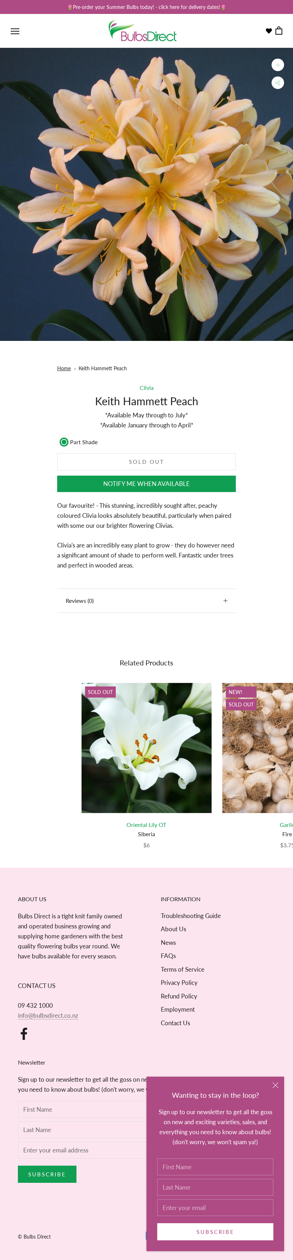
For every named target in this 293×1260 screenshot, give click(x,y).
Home (64, 368)
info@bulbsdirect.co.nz (48, 1015)
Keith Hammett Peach (103, 368)
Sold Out (146, 461)
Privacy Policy (179, 982)
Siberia (146, 833)
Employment (178, 1009)
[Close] (275, 1085)
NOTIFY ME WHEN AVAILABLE (146, 483)
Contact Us (175, 1023)
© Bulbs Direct (34, 1237)
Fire (287, 833)
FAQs (168, 955)
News (168, 942)
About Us (173, 929)
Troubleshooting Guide (191, 915)
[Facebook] (24, 1034)
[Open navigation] (15, 31)
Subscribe (215, 1232)
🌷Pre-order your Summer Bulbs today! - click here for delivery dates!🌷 (146, 7)
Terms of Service (182, 969)
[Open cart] (278, 31)
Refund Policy (179, 996)
